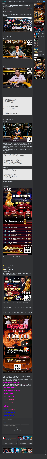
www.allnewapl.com (11, 415)
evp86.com (18, 385)
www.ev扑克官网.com (11, 396)
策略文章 (17, 1)
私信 (31, 8)
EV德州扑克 (7, 436)
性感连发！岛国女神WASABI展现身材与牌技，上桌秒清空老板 (41, 46)
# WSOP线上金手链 (6, 425)
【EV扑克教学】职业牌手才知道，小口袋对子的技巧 (41, 39)
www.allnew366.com (12, 412)
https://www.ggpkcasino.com (12, 409)
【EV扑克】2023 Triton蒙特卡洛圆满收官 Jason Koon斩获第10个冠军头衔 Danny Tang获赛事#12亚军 (16, 6)
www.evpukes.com (10, 405)
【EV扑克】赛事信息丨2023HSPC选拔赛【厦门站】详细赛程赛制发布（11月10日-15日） (41, 49)
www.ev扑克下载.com (11, 397)
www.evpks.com (11, 393)
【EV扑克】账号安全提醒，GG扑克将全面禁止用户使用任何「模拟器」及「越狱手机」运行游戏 (41, 43)
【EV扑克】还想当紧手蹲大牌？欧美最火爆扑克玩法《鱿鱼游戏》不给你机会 (41, 34)
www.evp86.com (8, 11)
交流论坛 (11, 1)
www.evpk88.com (12, 400)
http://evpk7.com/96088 (11, 382)
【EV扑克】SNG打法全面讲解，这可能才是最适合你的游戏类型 (41, 55)
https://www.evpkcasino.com (12, 408)
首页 (9, 1)
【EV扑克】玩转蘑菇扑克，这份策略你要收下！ (41, 51)
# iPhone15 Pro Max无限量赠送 (12, 425)
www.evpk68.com (11, 402)
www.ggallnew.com (11, 416)
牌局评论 (23, 1)
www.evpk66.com (11, 399)
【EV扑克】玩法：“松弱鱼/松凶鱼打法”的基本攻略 (41, 36)
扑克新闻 (14, 1)
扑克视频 (20, 1)
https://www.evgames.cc (11, 406)
